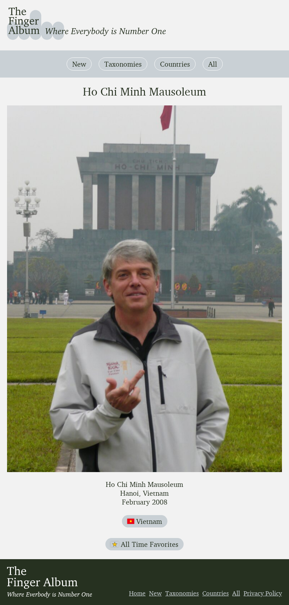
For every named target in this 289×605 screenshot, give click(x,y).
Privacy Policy (263, 593)
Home (137, 593)
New (79, 64)
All (212, 64)
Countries (175, 64)
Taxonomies (123, 64)
